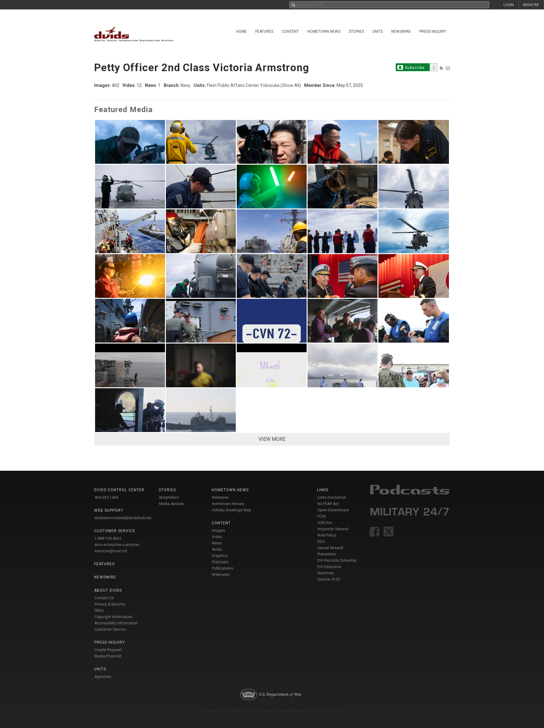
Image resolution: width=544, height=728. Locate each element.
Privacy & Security (109, 604)
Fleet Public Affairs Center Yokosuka (243, 85)
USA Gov (324, 522)
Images (218, 530)
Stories (356, 31)
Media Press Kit (108, 656)
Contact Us (104, 598)
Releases (220, 497)
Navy (185, 85)
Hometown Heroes (228, 504)
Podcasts (220, 562)
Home (241, 31)
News (217, 543)
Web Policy (326, 535)
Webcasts (221, 574)
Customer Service (110, 629)
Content (290, 31)
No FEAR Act (328, 504)
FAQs (99, 610)
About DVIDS (108, 590)
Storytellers (169, 497)
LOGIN (508, 5)
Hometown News (323, 31)
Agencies (102, 676)
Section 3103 (328, 579)
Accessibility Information (116, 623)
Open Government (333, 510)
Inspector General (332, 529)
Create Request (108, 650)
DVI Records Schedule (336, 560)
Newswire (401, 31)
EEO (321, 541)
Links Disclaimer (331, 497)
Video (217, 537)
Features (264, 31)
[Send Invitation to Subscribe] (448, 68)
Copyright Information (113, 617)
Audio (217, 549)
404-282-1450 (106, 497)
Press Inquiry (432, 31)
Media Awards (171, 504)
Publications (222, 568)
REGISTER (531, 5)
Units (377, 31)
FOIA (321, 516)
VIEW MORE (272, 439)
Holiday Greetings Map (231, 510)
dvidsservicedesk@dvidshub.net (122, 518)
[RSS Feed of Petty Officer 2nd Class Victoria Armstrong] (441, 68)
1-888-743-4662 (108, 538)
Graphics (220, 556)
